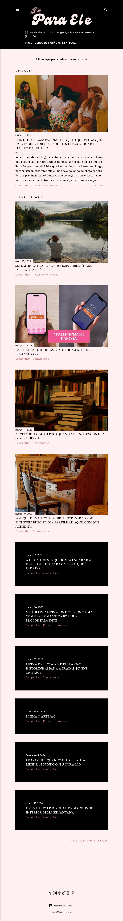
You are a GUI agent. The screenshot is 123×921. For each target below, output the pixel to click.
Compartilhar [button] (22, 185)
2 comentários (41, 531)
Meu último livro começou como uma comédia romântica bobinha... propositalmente (59, 616)
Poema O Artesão (40, 716)
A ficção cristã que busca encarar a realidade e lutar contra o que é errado (58, 564)
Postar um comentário (45, 185)
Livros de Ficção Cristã (50, 42)
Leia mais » (101, 185)
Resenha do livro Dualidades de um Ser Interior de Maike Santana (60, 810)
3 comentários (41, 358)
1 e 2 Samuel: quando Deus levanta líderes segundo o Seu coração (55, 762)
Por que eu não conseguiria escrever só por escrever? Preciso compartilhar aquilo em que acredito (57, 522)
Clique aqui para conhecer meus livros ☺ (61, 59)
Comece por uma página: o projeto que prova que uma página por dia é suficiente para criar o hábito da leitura (58, 144)
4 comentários (41, 443)
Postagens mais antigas (89, 840)
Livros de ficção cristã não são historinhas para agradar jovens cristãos (56, 668)
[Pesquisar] (106, 9)
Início (29, 42)
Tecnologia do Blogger (64, 906)
